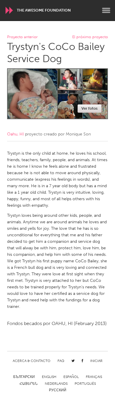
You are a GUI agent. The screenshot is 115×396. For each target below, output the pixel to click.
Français (94, 377)
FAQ (61, 361)
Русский (57, 390)
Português (85, 384)
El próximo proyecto (90, 37)
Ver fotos (89, 108)
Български (24, 377)
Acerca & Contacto (31, 361)
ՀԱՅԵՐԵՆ (28, 384)
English (49, 377)
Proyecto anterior (22, 37)
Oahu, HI (15, 134)
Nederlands (56, 384)
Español (71, 377)
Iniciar (96, 361)
